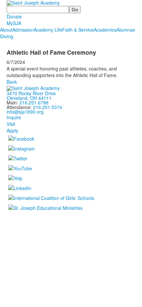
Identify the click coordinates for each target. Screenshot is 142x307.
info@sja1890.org (25, 111)
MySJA (14, 23)
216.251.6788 (34, 102)
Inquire (14, 117)
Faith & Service (78, 29)
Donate (14, 16)
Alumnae (126, 29)
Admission (23, 29)
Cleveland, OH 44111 (29, 98)
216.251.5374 (47, 107)
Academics (105, 29)
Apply (12, 130)
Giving (6, 36)
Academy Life (48, 29)
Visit (11, 124)
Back (12, 81)
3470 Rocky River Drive (31, 93)
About (6, 29)
